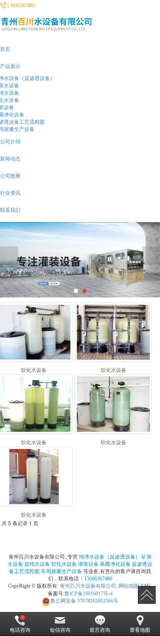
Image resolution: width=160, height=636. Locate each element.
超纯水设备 (37, 564)
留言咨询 (100, 630)
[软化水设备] (113, 332)
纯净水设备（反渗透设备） (109, 557)
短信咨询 (60, 630)
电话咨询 (20, 630)
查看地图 (140, 630)
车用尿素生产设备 (61, 571)
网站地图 (129, 586)
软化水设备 (64, 564)
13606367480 (98, 579)
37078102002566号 (84, 601)
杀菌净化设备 (115, 564)
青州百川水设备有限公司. (88, 586)
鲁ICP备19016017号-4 (88, 594)
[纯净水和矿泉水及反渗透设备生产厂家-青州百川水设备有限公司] (80, 259)
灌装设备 (88, 564)
